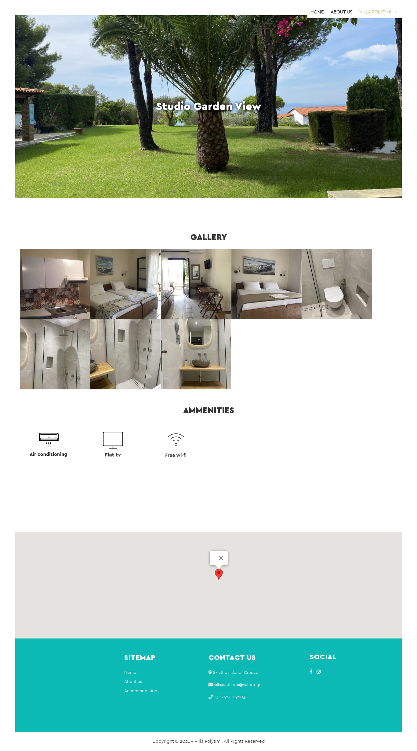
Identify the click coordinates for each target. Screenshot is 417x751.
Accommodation (140, 691)
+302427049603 (229, 697)
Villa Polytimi (375, 12)
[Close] (220, 558)
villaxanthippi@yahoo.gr (237, 685)
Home (130, 673)
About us (341, 12)
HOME (317, 12)
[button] (219, 574)
